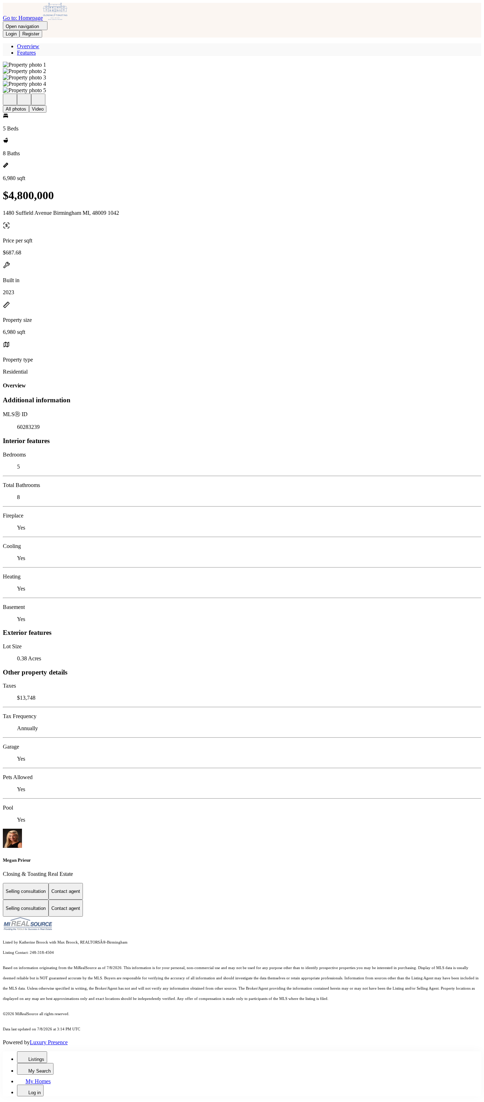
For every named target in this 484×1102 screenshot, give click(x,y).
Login (11, 34)
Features (26, 53)
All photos (16, 109)
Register (30, 34)
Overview (28, 46)
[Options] (10, 99)
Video (38, 109)
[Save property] (24, 99)
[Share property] (38, 99)
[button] (242, 65)
